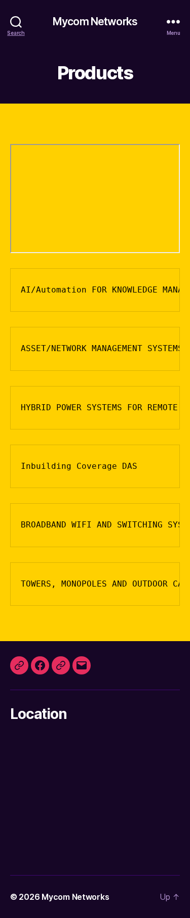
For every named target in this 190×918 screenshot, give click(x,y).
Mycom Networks (95, 21)
